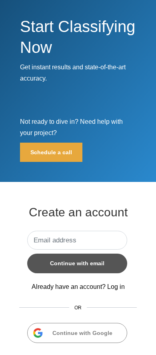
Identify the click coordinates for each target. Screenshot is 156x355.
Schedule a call (51, 152)
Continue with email (77, 263)
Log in (116, 286)
